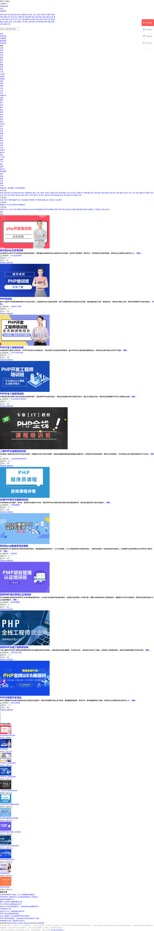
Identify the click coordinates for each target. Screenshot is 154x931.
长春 (23, 19)
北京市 (11, 19)
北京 (20, 19)
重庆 (34, 19)
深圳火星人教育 (16, 652)
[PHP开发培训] (5, 881)
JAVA (2, 209)
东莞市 (53, 19)
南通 (23, 14)
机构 (1, 212)
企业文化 (20, 923)
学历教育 (31, 200)
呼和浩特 (40, 21)
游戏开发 (25, 209)
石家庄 (49, 14)
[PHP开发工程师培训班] (25, 330)
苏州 (53, 14)
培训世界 (3, 188)
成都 (27, 19)
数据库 (40, 209)
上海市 (38, 14)
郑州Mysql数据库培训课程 (14, 545)
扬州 (48, 17)
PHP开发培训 (4, 887)
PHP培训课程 (20, 188)
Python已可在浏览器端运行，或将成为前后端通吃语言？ (20, 906)
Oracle (31, 209)
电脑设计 (3, 204)
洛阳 (5, 24)
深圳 (2, 14)
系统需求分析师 (81, 209)
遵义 (1, 117)
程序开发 (15, 204)
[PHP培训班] (25, 280)
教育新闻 (3, 41)
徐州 (37, 17)
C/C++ (6, 209)
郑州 (4, 19)
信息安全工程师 (70, 209)
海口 (26, 21)
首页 (1, 33)
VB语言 (19, 209)
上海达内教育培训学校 (18, 458)
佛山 (7, 21)
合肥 (30, 21)
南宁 (20, 14)
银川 (41, 17)
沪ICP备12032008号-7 (57, 930)
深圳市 (43, 14)
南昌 (12, 14)
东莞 (45, 19)
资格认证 (45, 200)
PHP (35, 209)
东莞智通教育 (15, 505)
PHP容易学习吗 (5, 909)
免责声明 (41, 923)
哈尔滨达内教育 (16, 255)
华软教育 (14, 553)
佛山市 (2, 21)
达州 (41, 19)
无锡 (26, 17)
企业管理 (58, 200)
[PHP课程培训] (5, 867)
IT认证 (9, 204)
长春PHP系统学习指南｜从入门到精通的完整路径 (17, 894)
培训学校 (3, 36)
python (107, 209)
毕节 (16, 19)
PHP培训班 (6, 298)
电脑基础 (22, 204)
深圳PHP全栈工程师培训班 (14, 647)
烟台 (44, 17)
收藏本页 (4, 3)
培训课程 (3, 38)
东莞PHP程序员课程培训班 (14, 499)
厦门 (34, 17)
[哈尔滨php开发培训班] (25, 231)
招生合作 (27, 923)
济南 (49, 21)
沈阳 (2, 17)
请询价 (2, 737)
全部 (1, 193)
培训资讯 (3, 43)
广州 (23, 21)
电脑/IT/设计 (16, 200)
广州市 (15, 21)
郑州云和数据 (15, 703)
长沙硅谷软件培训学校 (18, 399)
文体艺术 (52, 200)
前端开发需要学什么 (7, 899)
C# (15, 209)
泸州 (8, 24)
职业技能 (25, 200)
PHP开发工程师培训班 (12, 347)
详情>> (139, 253)
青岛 (27, 14)
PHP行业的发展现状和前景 (9, 913)
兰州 (2, 24)
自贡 (52, 17)
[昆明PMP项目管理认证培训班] (25, 577)
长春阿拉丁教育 (16, 306)
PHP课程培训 (4, 873)
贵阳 (19, 21)
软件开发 (46, 209)
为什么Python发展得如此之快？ (11, 904)
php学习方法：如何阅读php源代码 (12, 911)
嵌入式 (11, 209)
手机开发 (61, 209)
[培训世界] (4, 6)
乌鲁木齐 (21, 17)
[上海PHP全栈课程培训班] (34, 428)
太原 (12, 17)
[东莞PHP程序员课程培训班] (25, 482)
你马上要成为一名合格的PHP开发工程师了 (15, 916)
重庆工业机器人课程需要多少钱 (11, 901)
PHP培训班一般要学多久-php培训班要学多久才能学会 (19, 897)
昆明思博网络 (15, 602)
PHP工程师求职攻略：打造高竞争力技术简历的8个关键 (19, 918)
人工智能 (96, 209)
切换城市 (3, 11)
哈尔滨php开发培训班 (11, 250)
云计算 (102, 209)
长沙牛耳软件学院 (17, 352)
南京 (16, 14)
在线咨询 (3, 262)
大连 (49, 19)
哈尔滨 (34, 21)
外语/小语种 (8, 200)
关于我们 (13, 923)
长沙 (30, 19)
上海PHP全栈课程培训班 (13, 451)
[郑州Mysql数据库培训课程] (25, 528)
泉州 (30, 14)
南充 (5, 14)
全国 (10, 21)
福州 (7, 19)
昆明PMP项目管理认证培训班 (15, 594)
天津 (9, 17)
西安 (30, 17)
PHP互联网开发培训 (10, 697)
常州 (38, 19)
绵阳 (5, 17)
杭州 (46, 21)
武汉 (16, 17)
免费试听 (10, 262)
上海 (34, 14)
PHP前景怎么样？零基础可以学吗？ (12, 920)
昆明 (52, 21)
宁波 (9, 14)
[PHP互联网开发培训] (25, 678)
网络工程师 (54, 209)
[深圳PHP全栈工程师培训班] (25, 627)
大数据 (90, 209)
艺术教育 (38, 200)
